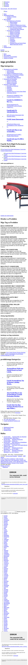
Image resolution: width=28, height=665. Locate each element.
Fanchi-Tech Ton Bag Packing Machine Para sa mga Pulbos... (15, 406)
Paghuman (12, 40)
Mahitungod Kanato (9, 15)
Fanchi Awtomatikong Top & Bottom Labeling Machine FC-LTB (12, 354)
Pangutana (17, 412)
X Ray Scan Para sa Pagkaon (8, 458)
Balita (5, 46)
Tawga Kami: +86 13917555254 (9, 8)
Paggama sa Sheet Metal (13, 36)
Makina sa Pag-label (15, 33)
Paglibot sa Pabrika (11, 16)
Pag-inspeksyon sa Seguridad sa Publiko (17, 26)
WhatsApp (5, 467)
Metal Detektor (13, 22)
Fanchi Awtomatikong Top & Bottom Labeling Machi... (15, 382)
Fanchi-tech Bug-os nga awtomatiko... (14, 130)
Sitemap (20, 456)
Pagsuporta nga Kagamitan (13, 30)
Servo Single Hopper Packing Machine (15, 352)
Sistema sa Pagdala (14, 34)
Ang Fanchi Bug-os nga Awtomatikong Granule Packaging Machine (14, 394)
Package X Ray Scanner (17, 463)
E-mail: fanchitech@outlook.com (12, 420)
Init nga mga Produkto (11, 456)
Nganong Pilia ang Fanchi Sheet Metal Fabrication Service (18, 43)
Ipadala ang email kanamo (7, 215)
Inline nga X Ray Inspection (12, 460)
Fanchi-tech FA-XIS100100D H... (12, 111)
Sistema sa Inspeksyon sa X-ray (18, 25)
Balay (5, 14)
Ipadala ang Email (5, 465)
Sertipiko (9, 18)
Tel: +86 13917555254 (9, 419)
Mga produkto (7, 19)
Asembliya (12, 41)
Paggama (12, 39)
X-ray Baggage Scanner (16, 27)
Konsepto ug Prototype (15, 37)
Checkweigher (13, 23)
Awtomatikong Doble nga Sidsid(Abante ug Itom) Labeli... (15, 370)
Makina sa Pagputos (15, 32)
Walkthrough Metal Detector (17, 29)
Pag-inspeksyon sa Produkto (14, 21)
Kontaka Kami (7, 47)
